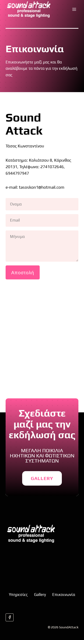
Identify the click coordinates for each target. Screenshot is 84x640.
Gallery (40, 594)
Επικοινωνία (63, 594)
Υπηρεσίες (18, 594)
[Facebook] (10, 617)
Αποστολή (22, 272)
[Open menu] (74, 9)
